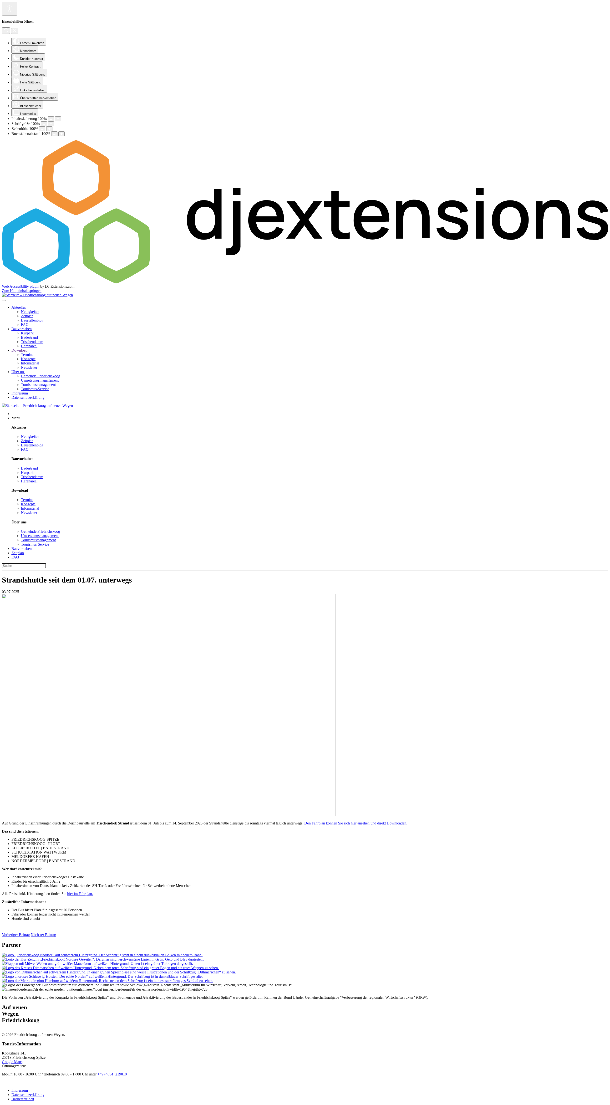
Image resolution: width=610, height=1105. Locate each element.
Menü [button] (15, 418)
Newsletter (29, 367)
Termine (27, 355)
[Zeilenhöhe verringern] (42, 128)
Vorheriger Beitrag (16, 935)
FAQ (25, 324)
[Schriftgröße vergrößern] (51, 123)
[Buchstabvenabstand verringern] (54, 133)
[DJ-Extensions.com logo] (305, 282)
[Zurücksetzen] (6, 30)
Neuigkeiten (30, 312)
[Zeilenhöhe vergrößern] (49, 128)
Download (19, 350)
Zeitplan (27, 316)
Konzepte (28, 359)
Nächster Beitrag (43, 935)
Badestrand (29, 337)
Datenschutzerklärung (27, 397)
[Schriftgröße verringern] (44, 123)
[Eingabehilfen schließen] (14, 31)
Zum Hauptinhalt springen (21, 291)
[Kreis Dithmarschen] (110, 968)
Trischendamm (32, 342)
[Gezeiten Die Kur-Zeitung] (103, 959)
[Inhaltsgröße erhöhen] (58, 118)
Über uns (18, 372)
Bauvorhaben (21, 329)
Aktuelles (18, 307)
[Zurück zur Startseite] (37, 295)
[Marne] (97, 964)
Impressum (19, 393)
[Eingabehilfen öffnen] (9, 8)
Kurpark (27, 333)
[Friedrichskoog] (102, 955)
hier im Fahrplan (79, 894)
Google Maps (12, 1062)
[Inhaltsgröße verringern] (51, 118)
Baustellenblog (32, 320)
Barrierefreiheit (22, 1099)
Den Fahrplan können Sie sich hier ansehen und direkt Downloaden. (355, 823)
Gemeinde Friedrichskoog (40, 376)
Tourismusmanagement (38, 385)
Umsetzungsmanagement (40, 380)
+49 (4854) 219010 (112, 1074)
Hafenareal (29, 346)
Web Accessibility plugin (20, 286)
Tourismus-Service (35, 389)
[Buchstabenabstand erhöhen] (61, 133)
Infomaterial (30, 363)
